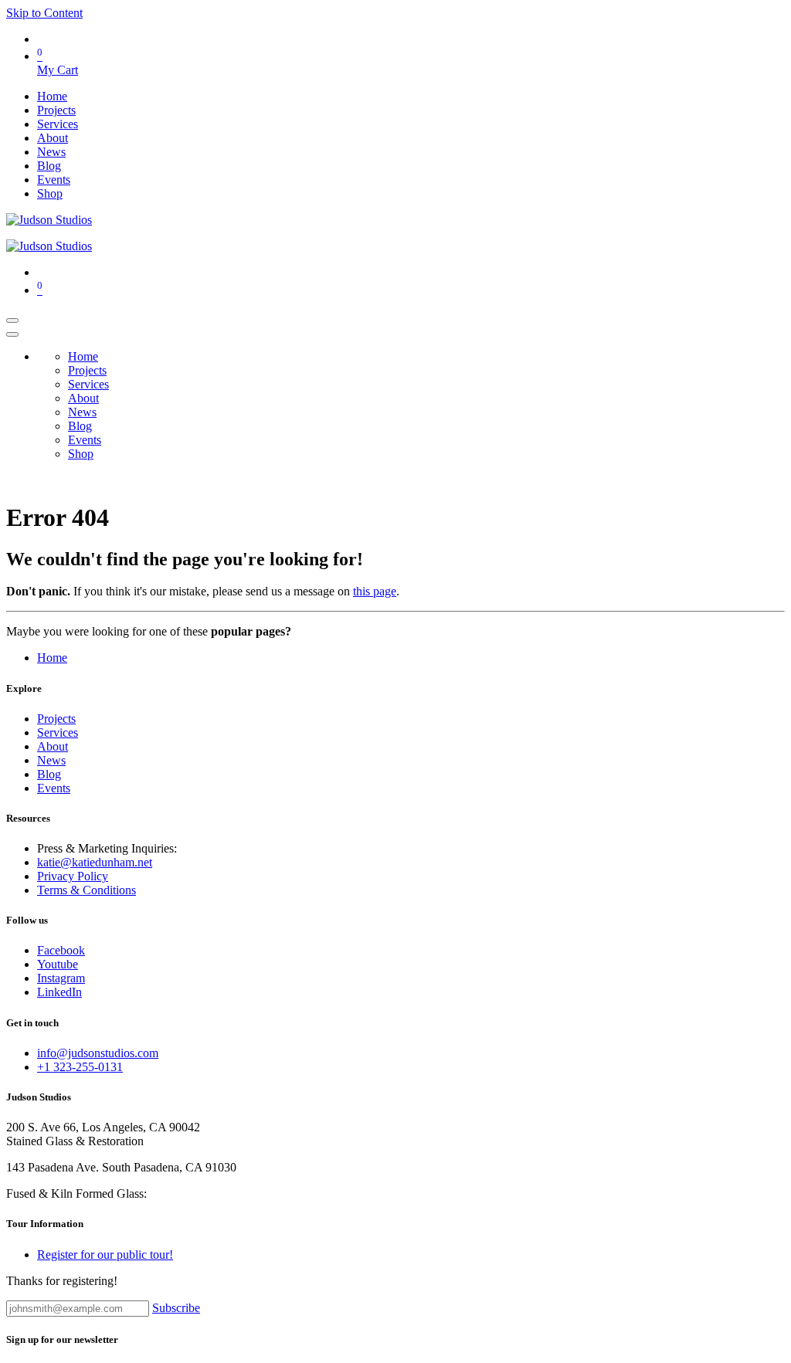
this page (374, 591)
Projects (56, 718)
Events (53, 788)
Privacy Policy (72, 876)
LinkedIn (59, 992)
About (52, 746)
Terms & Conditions (86, 890)
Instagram (61, 978)
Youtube (57, 964)
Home (52, 657)
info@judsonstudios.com (97, 1053)
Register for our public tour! (105, 1254)
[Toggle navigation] (12, 320)
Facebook (61, 950)
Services (57, 732)
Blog (49, 774)
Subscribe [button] (176, 1307)
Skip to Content (44, 12)
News (51, 760)
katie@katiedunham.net (94, 862)
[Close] (12, 334)
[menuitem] (52, 96)
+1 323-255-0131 (80, 1066)
